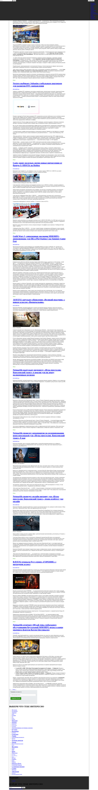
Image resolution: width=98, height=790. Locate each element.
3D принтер (15, 711)
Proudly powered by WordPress (16, 788)
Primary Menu (91, 0)
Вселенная (15, 731)
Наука (92, 6)
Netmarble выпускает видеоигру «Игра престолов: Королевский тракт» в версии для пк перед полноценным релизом (37, 372)
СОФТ (92, 5)
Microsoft (14, 720)
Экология (15, 771)
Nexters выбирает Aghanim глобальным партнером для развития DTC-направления (37, 84)
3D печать (14, 710)
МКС (13, 749)
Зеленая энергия (17, 740)
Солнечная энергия (17, 765)
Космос (92, 9)
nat (18, 89)
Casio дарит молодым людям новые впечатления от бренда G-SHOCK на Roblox (37, 164)
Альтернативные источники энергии (22, 728)
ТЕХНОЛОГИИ (94, 13)
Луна (13, 748)
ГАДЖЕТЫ (93, 4)
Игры (92, 15)
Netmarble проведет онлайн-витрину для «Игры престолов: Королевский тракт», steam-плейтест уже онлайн (38, 499)
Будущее (92, 17)
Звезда (13, 738)
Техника (92, 7)
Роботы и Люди (16, 763)
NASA (14, 722)
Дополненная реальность (18, 737)
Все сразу (93, 3)
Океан (13, 756)
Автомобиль (14, 726)
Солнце (14, 768)
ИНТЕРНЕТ (93, 12)
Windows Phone (14, 725)
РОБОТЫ (93, 16)
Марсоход (14, 753)
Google (14, 715)
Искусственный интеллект (17, 743)
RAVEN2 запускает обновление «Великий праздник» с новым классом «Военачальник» (39, 300)
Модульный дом (14, 755)
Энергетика (93, 10)
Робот (13, 760)
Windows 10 (14, 724)
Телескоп (14, 769)
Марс (13, 751)
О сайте (13, 780)
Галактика (15, 734)
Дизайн (92, 11)
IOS (12, 716)
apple (13, 714)
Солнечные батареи (18, 766)
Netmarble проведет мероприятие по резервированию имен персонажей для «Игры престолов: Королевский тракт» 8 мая (39, 435)
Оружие (14, 757)
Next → (14, 689)
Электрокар (14, 773)
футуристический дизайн (17, 774)
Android (14, 712)
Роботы (14, 762)
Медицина (13, 754)
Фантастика (93, 18)
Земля (14, 742)
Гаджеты (14, 732)
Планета (14, 759)
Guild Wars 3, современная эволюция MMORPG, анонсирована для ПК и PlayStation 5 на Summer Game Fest (39, 238)
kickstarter (13, 719)
